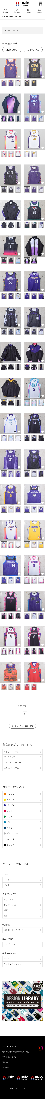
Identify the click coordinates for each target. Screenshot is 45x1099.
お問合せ (39, 12)
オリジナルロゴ (10, 899)
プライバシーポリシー (10, 1057)
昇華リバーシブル (11, 752)
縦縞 (6, 910)
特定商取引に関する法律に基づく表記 (15, 1052)
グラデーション (10, 905)
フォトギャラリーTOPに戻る (22, 726)
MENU (40, 5)
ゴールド (7, 880)
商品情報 (5, 12)
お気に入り (34, 50)
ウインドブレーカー (12, 763)
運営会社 (5, 1062)
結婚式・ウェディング (13, 930)
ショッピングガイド (9, 1046)
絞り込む (13, 50)
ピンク (6, 885)
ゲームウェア (9, 757)
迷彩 (6, 916)
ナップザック (9, 944)
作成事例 (28, 12)
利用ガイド (17, 12)
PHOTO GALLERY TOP (11, 16)
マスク (6, 959)
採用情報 (5, 1067)
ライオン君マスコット (13, 964)
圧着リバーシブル (11, 768)
